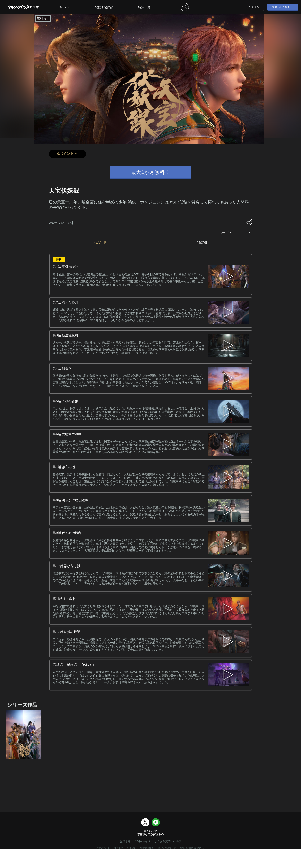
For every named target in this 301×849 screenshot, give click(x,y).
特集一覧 (144, 7)
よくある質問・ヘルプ (168, 841)
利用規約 (131, 848)
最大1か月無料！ (282, 6)
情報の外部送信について (192, 848)
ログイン (254, 7)
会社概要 (118, 848)
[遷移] (228, 313)
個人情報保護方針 (167, 848)
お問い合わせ (103, 848)
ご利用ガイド (142, 841)
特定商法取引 (147, 848)
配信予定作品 (104, 7)
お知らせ (125, 841)
